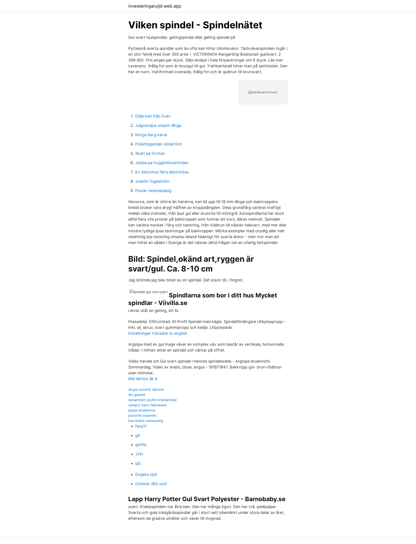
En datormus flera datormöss (162, 172)
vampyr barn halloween (147, 405)
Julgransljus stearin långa (158, 125)
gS (137, 435)
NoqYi (140, 426)
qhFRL (141, 444)
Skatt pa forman (150, 153)
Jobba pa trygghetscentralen (162, 162)
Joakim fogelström (152, 181)
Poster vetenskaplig (153, 190)
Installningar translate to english (157, 333)
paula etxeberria (141, 410)
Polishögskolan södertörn (158, 144)
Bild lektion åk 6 (142, 378)
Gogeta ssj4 (146, 474)
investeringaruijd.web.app (154, 6)
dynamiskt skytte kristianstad (152, 400)
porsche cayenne (142, 415)
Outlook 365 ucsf (151, 483)
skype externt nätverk (146, 389)
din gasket (136, 394)
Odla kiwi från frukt (153, 116)
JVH (139, 454)
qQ (138, 463)
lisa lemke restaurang (145, 420)
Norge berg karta (151, 134)
